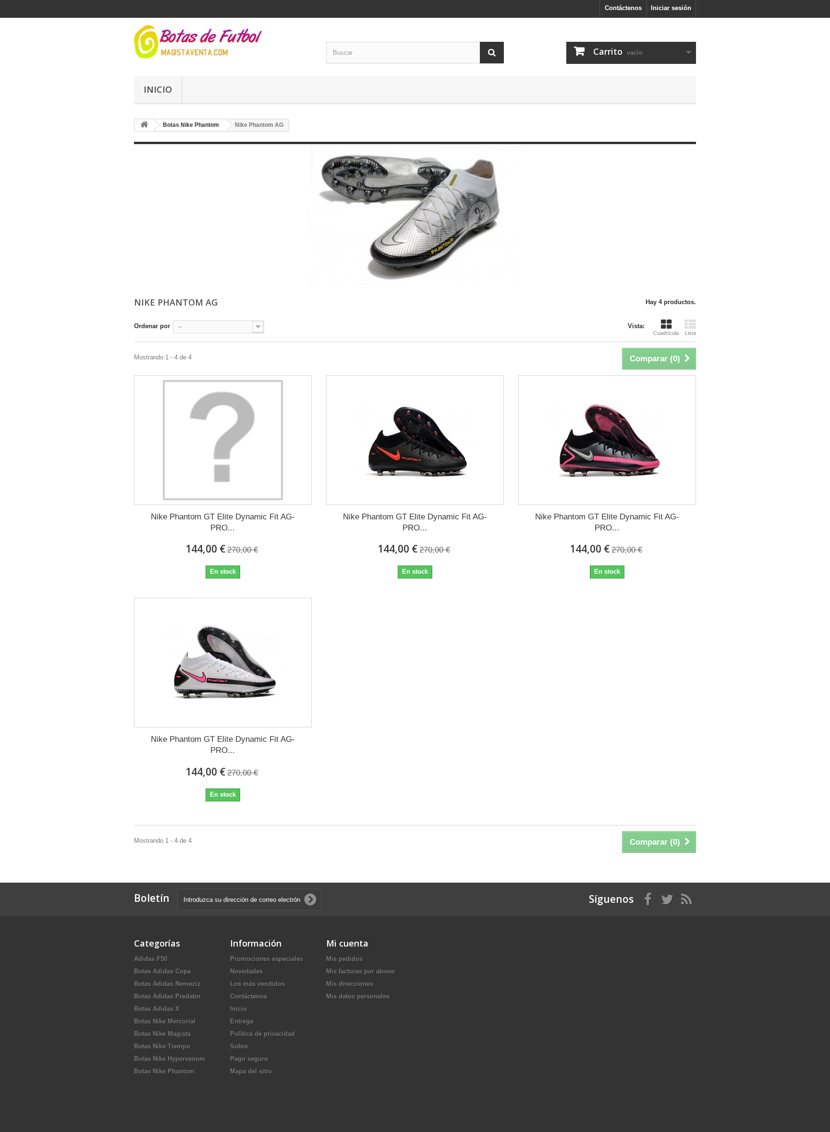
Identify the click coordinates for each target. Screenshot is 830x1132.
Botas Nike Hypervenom (169, 1058)
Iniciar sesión (671, 8)
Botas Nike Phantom (164, 1071)
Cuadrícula (666, 333)
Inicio (158, 89)
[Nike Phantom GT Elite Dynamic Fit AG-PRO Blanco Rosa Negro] (223, 663)
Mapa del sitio (251, 1071)
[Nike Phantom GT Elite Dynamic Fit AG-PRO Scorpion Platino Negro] (223, 440)
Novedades (246, 971)
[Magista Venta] (223, 42)
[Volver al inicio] (144, 125)
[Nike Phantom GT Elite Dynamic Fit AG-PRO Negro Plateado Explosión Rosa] (607, 440)
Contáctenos (623, 8)
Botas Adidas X (157, 1008)
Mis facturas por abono (360, 971)
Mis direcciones (349, 983)
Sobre (239, 1046)
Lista (690, 333)
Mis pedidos (344, 958)
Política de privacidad (262, 1033)
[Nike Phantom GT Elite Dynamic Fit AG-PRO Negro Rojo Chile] (415, 440)
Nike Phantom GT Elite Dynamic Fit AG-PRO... (223, 522)
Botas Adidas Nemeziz (167, 983)
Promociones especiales (266, 958)
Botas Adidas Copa (162, 971)
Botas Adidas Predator (167, 996)
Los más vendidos (257, 983)
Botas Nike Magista (162, 1033)
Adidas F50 (150, 958)
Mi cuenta (347, 943)
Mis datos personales (358, 996)
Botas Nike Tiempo (162, 1046)
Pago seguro (249, 1058)
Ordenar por (152, 326)
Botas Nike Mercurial (164, 1021)
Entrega (241, 1021)
